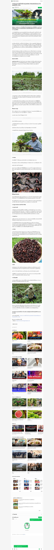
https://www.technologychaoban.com (23, 320)
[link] (15, 549)
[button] (13, 549)
